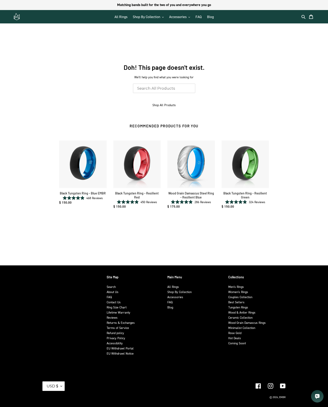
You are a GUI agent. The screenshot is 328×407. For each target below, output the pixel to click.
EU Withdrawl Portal (120, 348)
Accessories (175, 297)
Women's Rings (238, 292)
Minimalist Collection (241, 328)
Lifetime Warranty (118, 312)
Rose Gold (234, 333)
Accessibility (115, 343)
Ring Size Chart (117, 307)
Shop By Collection (179, 292)
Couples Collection (240, 297)
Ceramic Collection (240, 317)
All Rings (173, 287)
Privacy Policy (116, 338)
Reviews (112, 317)
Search (111, 287)
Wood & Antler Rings (241, 312)
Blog (170, 307)
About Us (112, 292)
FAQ (109, 297)
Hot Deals (234, 338)
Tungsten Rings (238, 307)
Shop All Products (164, 105)
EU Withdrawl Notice (120, 353)
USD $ (52, 386)
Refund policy (115, 333)
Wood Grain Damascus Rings (247, 322)
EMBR (282, 397)
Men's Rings (236, 287)
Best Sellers (236, 302)
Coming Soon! (237, 343)
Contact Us (114, 302)
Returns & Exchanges (121, 322)
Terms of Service (118, 328)
